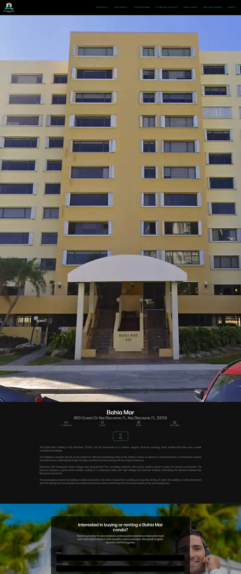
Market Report (191, 7)
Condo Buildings (142, 7)
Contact (232, 7)
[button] (102, 7)
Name (58, 553)
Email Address (62, 564)
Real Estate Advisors (212, 7)
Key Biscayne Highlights (167, 7)
